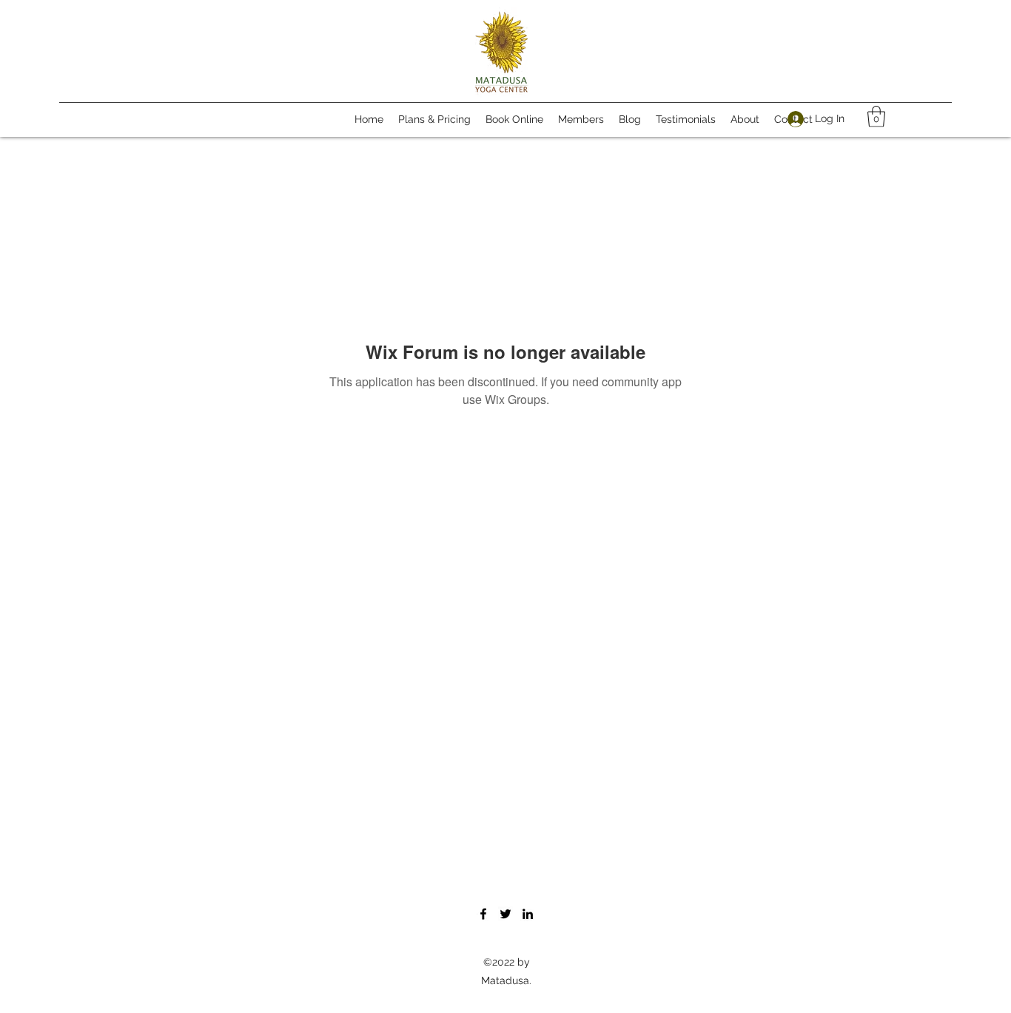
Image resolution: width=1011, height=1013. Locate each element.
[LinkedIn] (527, 913)
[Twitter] (505, 913)
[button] (876, 116)
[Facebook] (483, 913)
